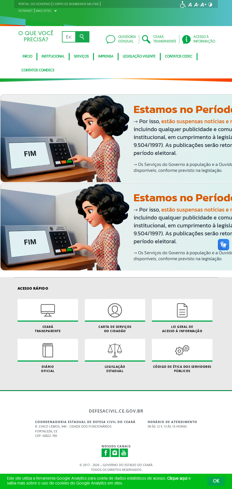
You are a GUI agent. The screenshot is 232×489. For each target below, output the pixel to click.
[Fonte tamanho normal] (189, 4)
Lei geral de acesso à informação (182, 328)
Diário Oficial (48, 368)
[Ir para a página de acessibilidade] (183, 4)
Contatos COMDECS (38, 70)
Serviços (81, 56)
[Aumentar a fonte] (203, 4)
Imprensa (105, 56)
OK (216, 481)
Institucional (53, 56)
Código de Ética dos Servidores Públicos (182, 368)
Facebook (106, 453)
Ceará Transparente (48, 328)
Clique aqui (177, 479)
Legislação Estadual (115, 368)
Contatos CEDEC (178, 56)
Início (27, 56)
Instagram (115, 453)
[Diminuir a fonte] (196, 4)
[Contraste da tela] (210, 4)
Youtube (124, 453)
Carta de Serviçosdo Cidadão (115, 328)
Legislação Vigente (139, 56)
